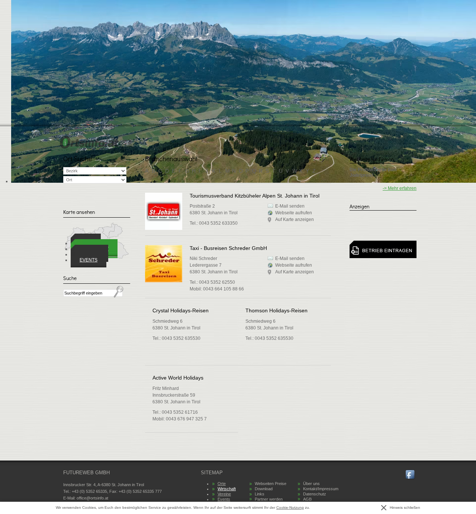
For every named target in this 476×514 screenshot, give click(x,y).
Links (259, 494)
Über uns (311, 483)
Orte (222, 483)
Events (88, 260)
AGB (307, 499)
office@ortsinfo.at (92, 498)
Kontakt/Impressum (320, 489)
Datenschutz (314, 494)
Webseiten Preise (270, 483)
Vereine (224, 494)
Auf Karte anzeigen (294, 271)
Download (264, 489)
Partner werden (269, 499)
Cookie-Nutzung (290, 507)
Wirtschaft (227, 489)
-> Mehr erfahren (399, 188)
